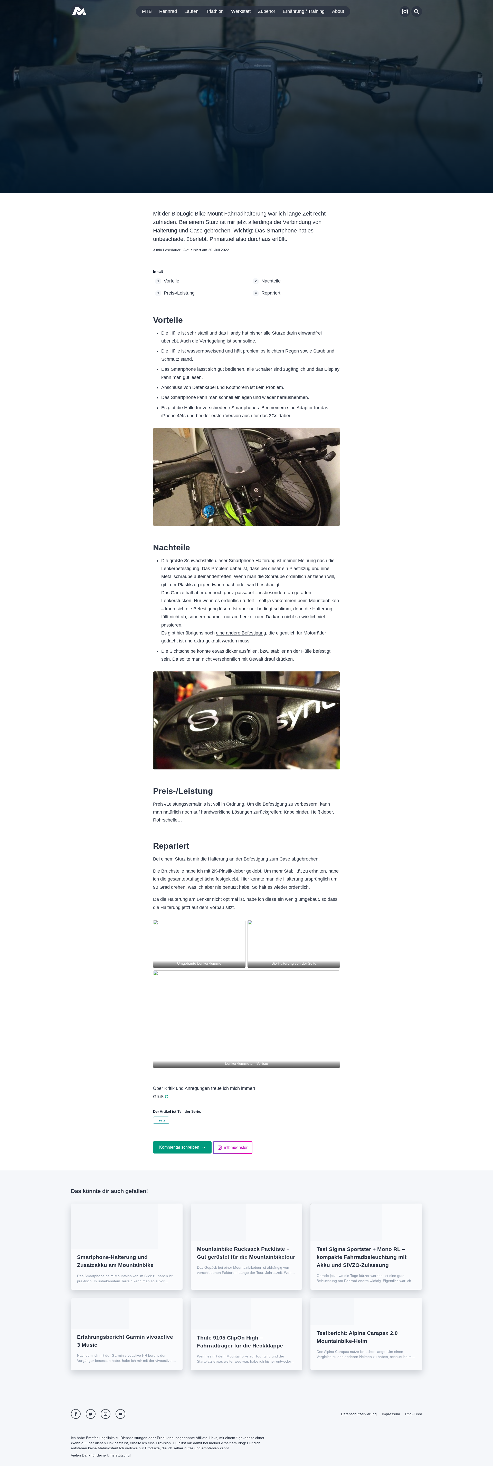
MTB (147, 11)
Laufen (191, 11)
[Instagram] (105, 1414)
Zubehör (266, 11)
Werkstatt (241, 11)
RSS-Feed (413, 1414)
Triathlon (215, 11)
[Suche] (416, 11)
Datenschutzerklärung (359, 1414)
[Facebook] (76, 1414)
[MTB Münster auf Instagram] (405, 11)
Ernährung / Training (304, 11)
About (338, 11)
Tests (161, 1120)
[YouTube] (120, 1414)
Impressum (391, 1414)
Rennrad (168, 11)
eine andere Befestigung (241, 633)
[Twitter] (91, 1414)
